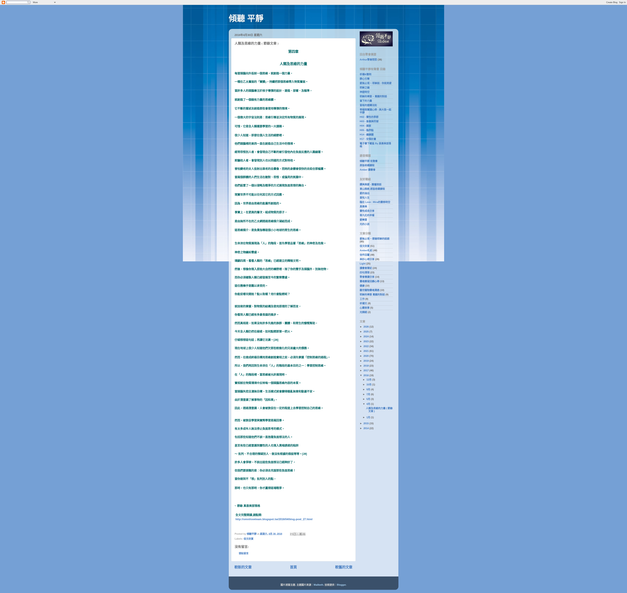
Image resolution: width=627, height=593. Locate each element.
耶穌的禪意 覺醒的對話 (372, 294)
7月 (368, 394)
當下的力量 (366, 100)
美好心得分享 (367, 259)
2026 (366, 326)
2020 (366, 355)
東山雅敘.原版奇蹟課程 (372, 188)
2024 (366, 336)
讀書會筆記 (366, 268)
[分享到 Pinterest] (304, 534)
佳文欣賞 (248, 538)
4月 (368, 404)
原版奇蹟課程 (367, 165)
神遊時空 (365, 92)
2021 (366, 351)
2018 (366, 365)
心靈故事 (365, 307)
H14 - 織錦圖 (367, 134)
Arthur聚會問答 (368, 59)
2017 (366, 370)
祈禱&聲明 (365, 74)
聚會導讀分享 (367, 276)
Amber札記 (366, 250)
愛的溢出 (365, 193)
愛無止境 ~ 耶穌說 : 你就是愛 (376, 83)
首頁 (293, 567)
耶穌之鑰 (365, 87)
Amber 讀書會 (367, 169)
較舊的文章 (343, 567)
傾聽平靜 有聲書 (369, 161)
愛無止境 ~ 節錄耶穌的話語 (374, 238)
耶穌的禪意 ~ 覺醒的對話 (373, 96)
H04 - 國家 (365, 125)
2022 (366, 346)
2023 (366, 341)
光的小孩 (365, 224)
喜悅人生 (365, 197)
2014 (366, 428)
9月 (368, 389)
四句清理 (365, 272)
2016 (366, 375)
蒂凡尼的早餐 (367, 215)
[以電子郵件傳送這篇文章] (291, 534)
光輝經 (363, 312)
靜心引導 (365, 78)
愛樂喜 (363, 219)
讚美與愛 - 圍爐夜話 (370, 184)
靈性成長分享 (367, 210)
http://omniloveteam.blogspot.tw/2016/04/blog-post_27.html (274, 519)
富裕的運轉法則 (368, 105)
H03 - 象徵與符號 (369, 121)
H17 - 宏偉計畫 (368, 139)
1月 (368, 417)
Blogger (341, 584)
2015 (366, 423)
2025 (366, 331)
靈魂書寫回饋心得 (369, 281)
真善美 (363, 206)
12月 (369, 379)
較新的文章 (243, 567)
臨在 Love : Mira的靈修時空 (375, 202)
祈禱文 (363, 303)
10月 (369, 384)
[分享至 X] (297, 534)
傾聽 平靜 (246, 18)
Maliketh (318, 584)
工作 (362, 298)
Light (363, 263)
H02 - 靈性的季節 (369, 116)
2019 (366, 360)
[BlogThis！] (294, 534)
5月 (368, 399)
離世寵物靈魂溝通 (369, 290)
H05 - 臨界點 (367, 130)
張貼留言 (244, 553)
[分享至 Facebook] (301, 534)
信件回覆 (365, 254)
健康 (362, 285)
